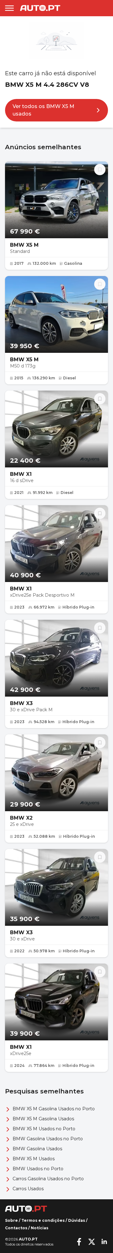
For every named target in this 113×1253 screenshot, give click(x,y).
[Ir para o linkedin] (104, 1242)
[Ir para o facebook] (79, 1242)
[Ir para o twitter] (91, 1242)
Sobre (11, 1220)
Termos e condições (43, 1220)
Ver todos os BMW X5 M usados (43, 110)
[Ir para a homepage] (40, 8)
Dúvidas (76, 1220)
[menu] (9, 8)
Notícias (39, 1228)
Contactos (16, 1228)
